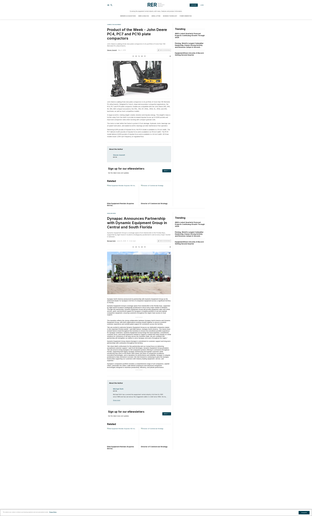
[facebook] (133, 56)
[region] (156, 512)
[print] (170, 56)
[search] (111, 5)
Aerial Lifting (156, 16)
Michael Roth (111, 241)
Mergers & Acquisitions (128, 16)
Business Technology (170, 16)
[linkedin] (136, 56)
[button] (108, 5)
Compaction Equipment (114, 24)
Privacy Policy (53, 512)
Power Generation (186, 16)
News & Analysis (143, 16)
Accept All (304, 512)
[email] (145, 56)
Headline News (111, 213)
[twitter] (139, 56)
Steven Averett (112, 50)
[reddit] (142, 56)
